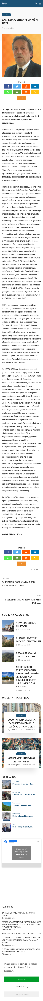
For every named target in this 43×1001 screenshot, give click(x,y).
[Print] (26, 92)
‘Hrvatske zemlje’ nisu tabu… (26, 624)
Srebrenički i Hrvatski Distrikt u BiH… (21, 760)
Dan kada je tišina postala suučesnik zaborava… (18, 914)
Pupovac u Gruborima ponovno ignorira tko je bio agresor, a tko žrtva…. (21, 950)
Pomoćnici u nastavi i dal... (23, 784)
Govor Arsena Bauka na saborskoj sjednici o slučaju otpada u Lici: (21, 723)
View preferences (22, 994)
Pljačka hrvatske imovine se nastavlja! (28, 640)
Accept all (21, 979)
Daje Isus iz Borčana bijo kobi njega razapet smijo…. (18, 584)
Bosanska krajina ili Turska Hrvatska (27, 655)
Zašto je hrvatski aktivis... (22, 816)
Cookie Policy (24, 967)
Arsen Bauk (15, 730)
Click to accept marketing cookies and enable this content (21, 853)
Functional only (21, 987)
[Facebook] (8, 86)
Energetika (16, 792)
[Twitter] (17, 86)
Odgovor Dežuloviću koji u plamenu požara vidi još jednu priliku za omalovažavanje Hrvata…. (21, 940)
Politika (6, 15)
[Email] (17, 92)
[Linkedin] (35, 86)
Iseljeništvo (16, 814)
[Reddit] (26, 86)
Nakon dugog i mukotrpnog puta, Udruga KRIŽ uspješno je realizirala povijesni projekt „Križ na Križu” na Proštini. (28, 677)
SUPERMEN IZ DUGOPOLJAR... (24, 795)
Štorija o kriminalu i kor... (22, 805)
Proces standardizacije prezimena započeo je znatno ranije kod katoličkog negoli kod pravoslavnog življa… (21, 924)
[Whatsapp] (8, 92)
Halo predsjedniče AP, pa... (22, 827)
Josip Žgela (15, 765)
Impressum (8, 971)
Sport (14, 824)
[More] (21, 98)
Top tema (15, 781)
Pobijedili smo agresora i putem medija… (23, 601)
